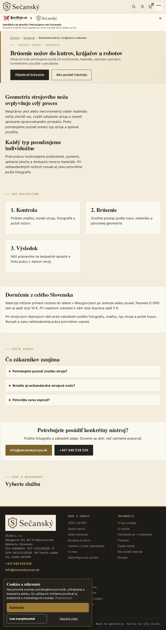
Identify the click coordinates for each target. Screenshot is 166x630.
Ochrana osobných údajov (85, 598)
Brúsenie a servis (79, 540)
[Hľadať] (134, 6)
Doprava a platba (79, 610)
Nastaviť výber (69, 618)
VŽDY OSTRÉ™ (77, 523)
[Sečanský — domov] (66, 6)
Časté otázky (126, 546)
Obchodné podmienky (82, 587)
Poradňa (123, 540)
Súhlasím (17, 608)
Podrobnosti (63, 598)
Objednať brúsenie (29, 75)
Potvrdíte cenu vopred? (31, 400)
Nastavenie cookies (81, 604)
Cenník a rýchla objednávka (86, 546)
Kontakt (123, 557)
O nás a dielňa (127, 523)
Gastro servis (76, 528)
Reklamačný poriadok (82, 592)
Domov (15, 37)
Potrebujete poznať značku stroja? (40, 371)
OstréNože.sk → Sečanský (135, 534)
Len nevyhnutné (22, 619)
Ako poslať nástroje (71, 75)
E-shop (72, 551)
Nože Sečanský (78, 534)
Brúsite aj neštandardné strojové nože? (44, 386)
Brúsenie (29, 37)
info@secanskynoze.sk (28, 450)
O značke (124, 528)
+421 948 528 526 (73, 450)
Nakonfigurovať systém (83, 557)
